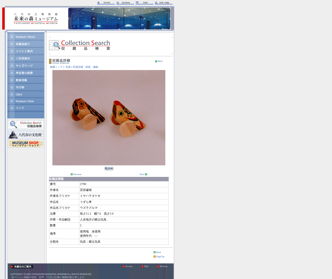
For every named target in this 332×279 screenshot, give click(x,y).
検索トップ (56, 67)
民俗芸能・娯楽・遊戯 (85, 67)
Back (160, 61)
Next (142, 174)
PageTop (160, 257)
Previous (77, 174)
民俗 (68, 67)
